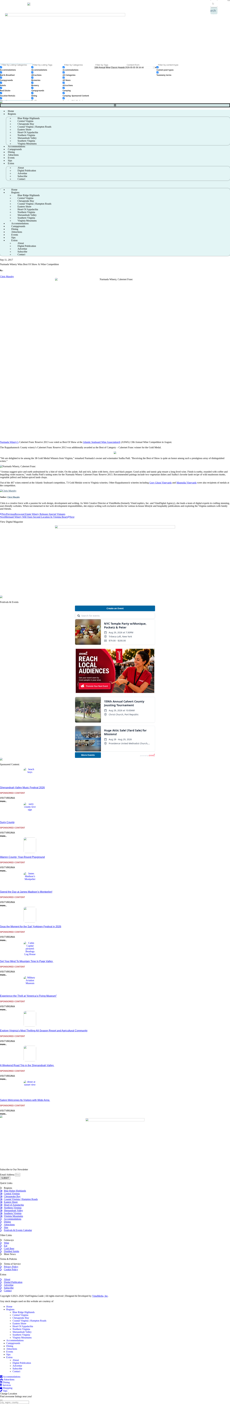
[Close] (228, 0)
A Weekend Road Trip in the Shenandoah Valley (27, 1065)
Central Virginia (20, 1315)
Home (9, 1306)
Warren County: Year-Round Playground (22, 857)
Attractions (11, 1348)
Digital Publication (22, 1363)
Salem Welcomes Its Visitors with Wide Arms (25, 1100)
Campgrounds (13, 1343)
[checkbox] (15, 68)
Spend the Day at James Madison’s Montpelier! (26, 891)
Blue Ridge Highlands (24, 1312)
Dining (9, 1346)
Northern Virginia (21, 1329)
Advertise (17, 1365)
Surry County (7, 822)
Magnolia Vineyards (186, 482)
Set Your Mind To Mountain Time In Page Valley (26, 961)
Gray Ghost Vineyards (160, 482)
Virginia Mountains (27, 143)
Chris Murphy (7, 276)
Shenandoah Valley (22, 1332)
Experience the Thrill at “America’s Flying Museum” (28, 996)
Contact (21, 179)
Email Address (7, 1174)
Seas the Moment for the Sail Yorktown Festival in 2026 (30, 926)
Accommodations (15, 1340)
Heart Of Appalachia (23, 1326)
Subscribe (17, 1368)
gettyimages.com (62, 1301)
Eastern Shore (19, 1323)
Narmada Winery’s (9, 442)
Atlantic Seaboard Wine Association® (101, 442)
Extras (11, 163)
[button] (115, 184)
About (16, 1360)
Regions (12, 114)
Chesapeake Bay (21, 1318)
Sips (8, 1354)
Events (9, 1351)
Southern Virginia (21, 1334)
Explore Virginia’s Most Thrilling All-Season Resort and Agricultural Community (43, 1030)
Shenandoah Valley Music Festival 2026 (22, 787)
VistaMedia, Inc (100, 1296)
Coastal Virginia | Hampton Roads (29, 1320)
